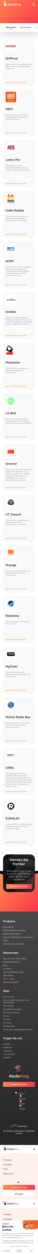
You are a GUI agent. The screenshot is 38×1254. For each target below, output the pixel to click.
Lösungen (7, 1164)
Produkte (7, 1160)
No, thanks (6, 1251)
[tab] (11, 27)
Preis (5, 1169)
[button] (19, 1160)
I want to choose (19, 1251)
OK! (31, 1251)
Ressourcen (8, 1173)
